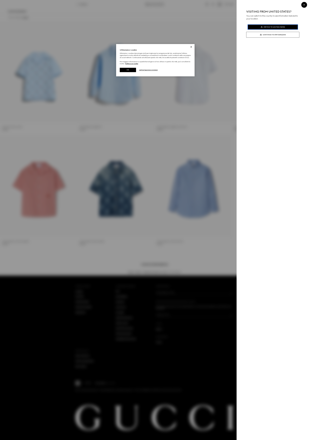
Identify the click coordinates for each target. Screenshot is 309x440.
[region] (155, 60)
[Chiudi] (191, 47)
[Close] (304, 5)
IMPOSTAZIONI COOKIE (148, 70)
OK (128, 70)
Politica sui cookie (131, 64)
